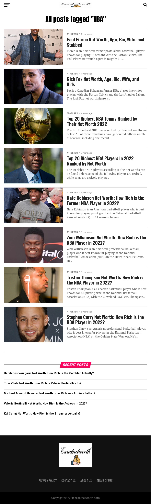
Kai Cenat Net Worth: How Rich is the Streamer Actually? (42, 413)
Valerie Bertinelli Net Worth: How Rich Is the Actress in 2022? (45, 403)
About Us (86, 480)
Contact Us (68, 480)
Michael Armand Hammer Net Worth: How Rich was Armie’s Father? (49, 393)
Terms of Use (104, 480)
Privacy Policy (48, 480)
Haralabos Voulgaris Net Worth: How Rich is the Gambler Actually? (49, 373)
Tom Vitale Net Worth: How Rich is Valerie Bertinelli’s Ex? (42, 383)
